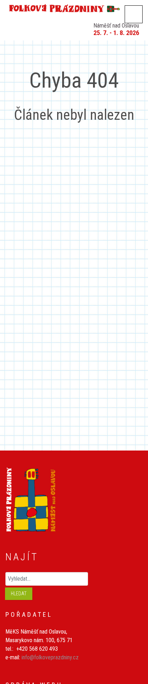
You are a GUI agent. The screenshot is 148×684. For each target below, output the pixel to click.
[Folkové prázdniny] (74, 7)
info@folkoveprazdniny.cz (50, 657)
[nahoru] (131, 640)
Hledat (19, 593)
